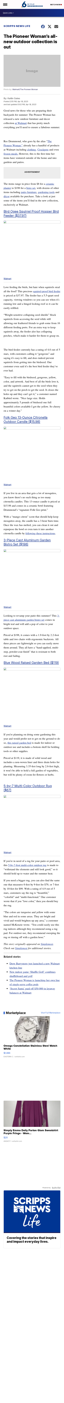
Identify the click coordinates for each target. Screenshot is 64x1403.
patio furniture (28, 192)
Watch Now (55, 5)
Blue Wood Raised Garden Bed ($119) (31, 663)
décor (7, 196)
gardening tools (46, 192)
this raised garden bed (19, 742)
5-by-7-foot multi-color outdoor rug (27, 865)
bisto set (30, 188)
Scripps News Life (17, 26)
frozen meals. (11, 153)
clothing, (32, 149)
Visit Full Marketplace (50, 1013)
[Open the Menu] (5, 4)
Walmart (7, 278)
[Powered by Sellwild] (56, 1188)
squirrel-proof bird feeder (46, 291)
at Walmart (21, 123)
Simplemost (47, 944)
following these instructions (40, 533)
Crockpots (43, 149)
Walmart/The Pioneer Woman (25, 89)
